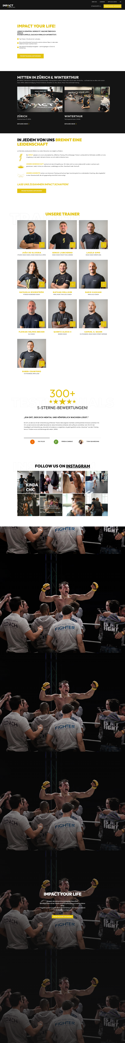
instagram (78, 465)
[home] (9, 6)
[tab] (37, 442)
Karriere (102, 1)
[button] (96, 6)
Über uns (94, 1)
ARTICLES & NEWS (112, 1)
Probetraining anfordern (112, 6)
